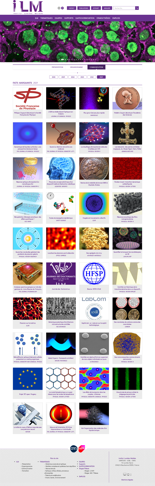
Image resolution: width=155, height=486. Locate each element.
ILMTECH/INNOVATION (85, 18)
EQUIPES (58, 18)
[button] (17, 462)
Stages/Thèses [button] (103, 18)
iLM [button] (36, 18)
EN (59, 8)
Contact (71, 8)
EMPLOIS (116, 18)
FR (62, 8)
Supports (68, 18)
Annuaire (107, 8)
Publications (83, 8)
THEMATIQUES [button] (46, 18)
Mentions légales (127, 480)
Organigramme (76, 67)
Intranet (96, 8)
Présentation (57, 67)
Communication (96, 67)
